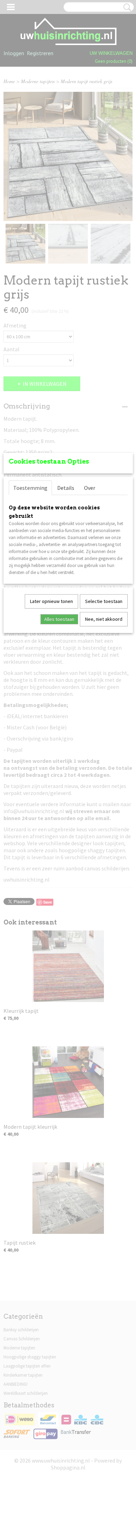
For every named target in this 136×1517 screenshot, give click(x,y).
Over (89, 487)
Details (65, 487)
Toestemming (30, 487)
